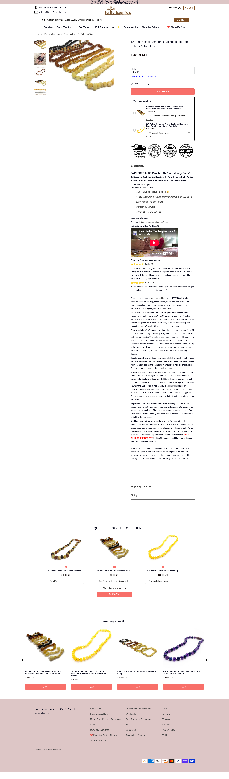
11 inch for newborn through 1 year (154, 222)
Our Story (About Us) (100, 730)
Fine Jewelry (131, 27)
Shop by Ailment (151, 27)
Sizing (93, 725)
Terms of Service (98, 740)
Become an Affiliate (99, 714)
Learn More (149, 120)
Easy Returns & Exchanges (139, 719)
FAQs (164, 709)
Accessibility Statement (137, 735)
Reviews (166, 714)
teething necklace (158, 298)
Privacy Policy (168, 730)
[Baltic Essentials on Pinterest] (190, 750)
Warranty (166, 719)
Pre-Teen (84, 27)
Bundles (48, 27)
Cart (190, 8)
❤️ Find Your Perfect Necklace (104, 735)
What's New (95, 709)
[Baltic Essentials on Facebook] (186, 750)
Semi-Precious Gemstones (138, 709)
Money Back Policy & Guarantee (105, 719)
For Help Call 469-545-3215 (52, 7)
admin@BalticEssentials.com (53, 12)
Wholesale (131, 714)
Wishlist (165, 735)
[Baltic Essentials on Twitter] (183, 750)
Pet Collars (101, 27)
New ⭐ (115, 27)
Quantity (134, 84)
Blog (128, 725)
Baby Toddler (64, 27)
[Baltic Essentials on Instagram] (193, 750)
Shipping (166, 725)
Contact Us (131, 730)
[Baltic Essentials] (117, 11)
